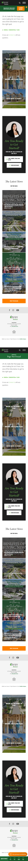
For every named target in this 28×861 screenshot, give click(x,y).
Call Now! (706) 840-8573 (14, 159)
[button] (19, 3)
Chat (23, 859)
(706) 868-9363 (15, 326)
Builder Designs (23, 339)
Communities (11, 30)
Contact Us (12, 35)
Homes (5, 30)
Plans (18, 30)
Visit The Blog (14, 301)
